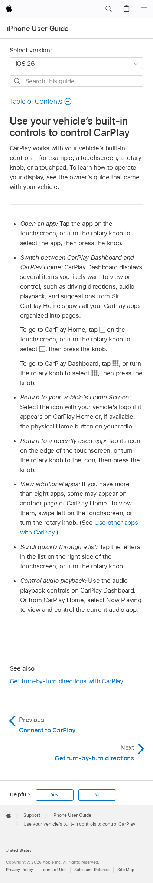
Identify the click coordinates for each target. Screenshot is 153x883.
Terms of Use (53, 869)
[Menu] (144, 9)
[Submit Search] (18, 81)
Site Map (125, 869)
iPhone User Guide (38, 28)
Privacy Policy (19, 869)
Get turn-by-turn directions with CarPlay (66, 681)
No (97, 794)
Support (31, 815)
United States (19, 850)
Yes (54, 794)
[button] (108, 9)
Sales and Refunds (92, 869)
